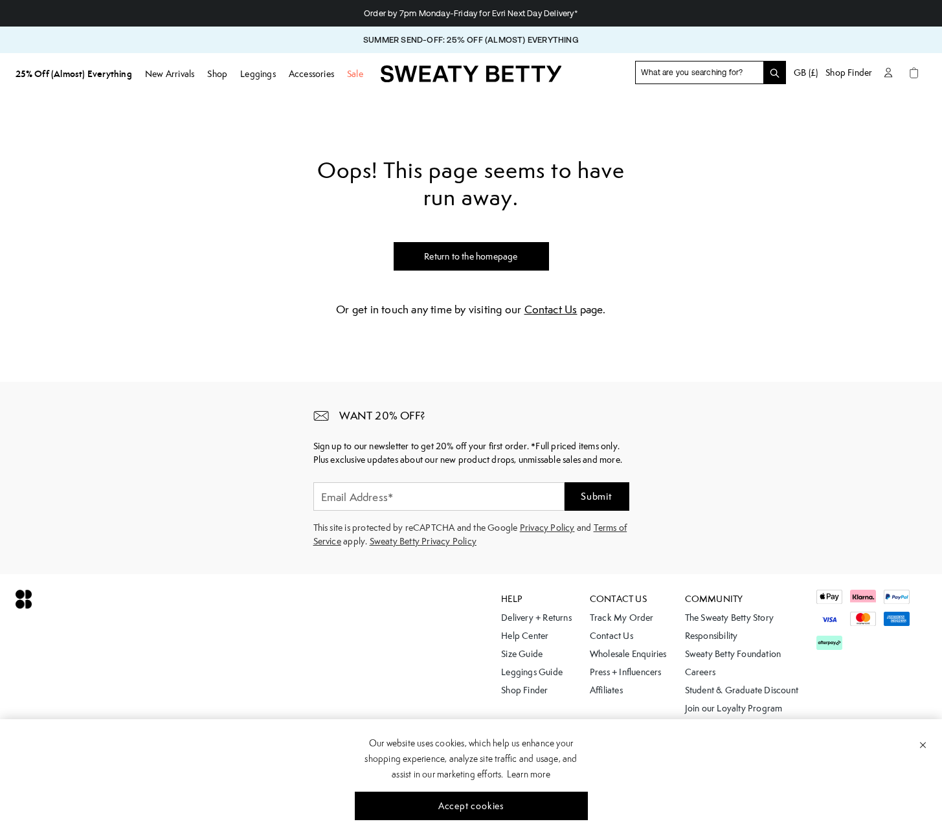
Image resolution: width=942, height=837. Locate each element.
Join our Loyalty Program (734, 708)
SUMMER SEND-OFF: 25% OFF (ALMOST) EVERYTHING (471, 40)
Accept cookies (471, 806)
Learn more (528, 774)
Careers (700, 672)
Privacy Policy (547, 527)
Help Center (524, 636)
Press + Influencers (626, 672)
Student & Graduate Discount (741, 690)
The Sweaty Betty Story (729, 617)
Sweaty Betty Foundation (733, 654)
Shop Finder (848, 72)
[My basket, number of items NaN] (914, 72)
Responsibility (711, 636)
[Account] (888, 72)
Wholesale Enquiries (628, 654)
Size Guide (522, 654)
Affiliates (606, 690)
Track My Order (622, 617)
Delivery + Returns (536, 617)
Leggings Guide (532, 672)
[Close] (923, 744)
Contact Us (551, 309)
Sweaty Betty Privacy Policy (423, 541)
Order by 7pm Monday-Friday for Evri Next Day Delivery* (471, 13)
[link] (471, 78)
